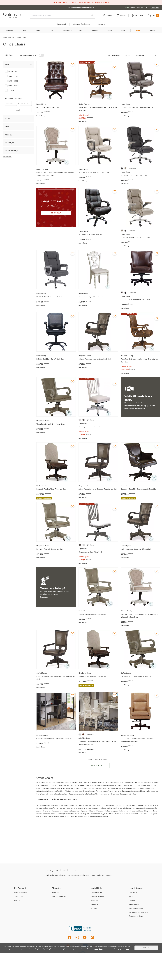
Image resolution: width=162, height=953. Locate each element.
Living (24, 30)
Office (123, 30)
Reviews (136, 916)
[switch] (41, 55)
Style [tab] (7, 126)
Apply (18, 110)
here (127, 949)
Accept (146, 948)
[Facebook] (70, 939)
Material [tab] (8, 135)
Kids (80, 30)
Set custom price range (13, 98)
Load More (97, 765)
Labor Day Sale (84, 115)
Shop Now (56, 213)
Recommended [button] (140, 55)
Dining (38, 30)
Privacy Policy (99, 949)
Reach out (44, 597)
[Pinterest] (92, 939)
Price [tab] (7, 64)
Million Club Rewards (81, 24)
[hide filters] (8, 55)
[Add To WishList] (72, 64)
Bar (52, 30)
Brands (152, 30)
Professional (61, 24)
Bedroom (9, 30)
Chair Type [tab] (9, 143)
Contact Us (155, 8)
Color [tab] (7, 119)
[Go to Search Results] (92, 15)
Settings (20, 893)
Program (96, 893)
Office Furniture (8, 37)
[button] (107, 15)
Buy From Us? (59, 896)
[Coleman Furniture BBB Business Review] (81, 930)
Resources (101, 24)
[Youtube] (85, 939)
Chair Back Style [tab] (11, 150)
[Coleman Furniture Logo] (12, 18)
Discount (97, 896)
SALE (138, 30)
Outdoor (94, 30)
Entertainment (66, 30)
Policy (134, 904)
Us (55, 893)
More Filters (7, 157)
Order (18, 896)
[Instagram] (77, 939)
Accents (109, 30)
